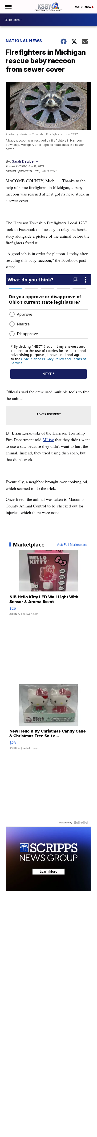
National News (24, 40)
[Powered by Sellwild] (81, 822)
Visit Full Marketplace (72, 544)
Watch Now (83, 6)
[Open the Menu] (8, 6)
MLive (48, 439)
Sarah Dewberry (25, 161)
